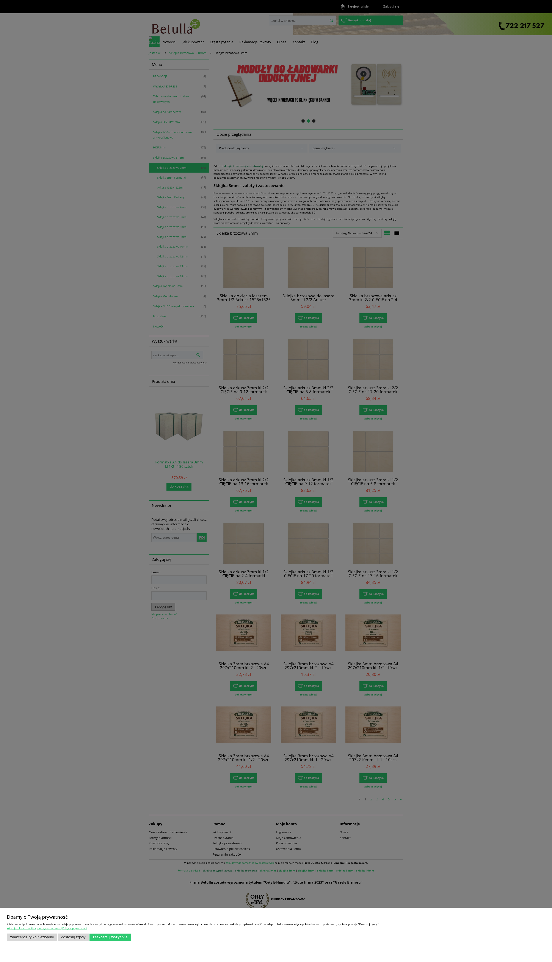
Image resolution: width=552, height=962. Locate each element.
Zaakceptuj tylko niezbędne (32, 937)
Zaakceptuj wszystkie (110, 937)
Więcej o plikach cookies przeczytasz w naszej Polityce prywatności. (47, 928)
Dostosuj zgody (73, 937)
